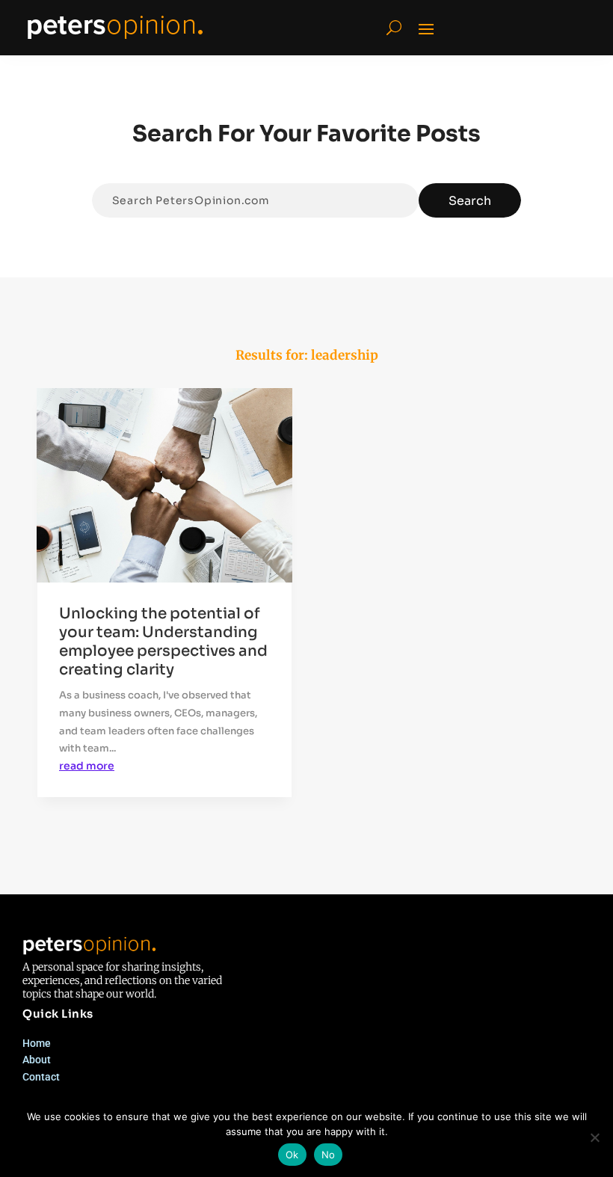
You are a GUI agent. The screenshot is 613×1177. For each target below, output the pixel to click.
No (328, 1155)
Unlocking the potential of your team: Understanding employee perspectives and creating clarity (163, 641)
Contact (41, 1077)
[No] (594, 1137)
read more (86, 765)
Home (36, 1043)
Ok (292, 1155)
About (36, 1060)
